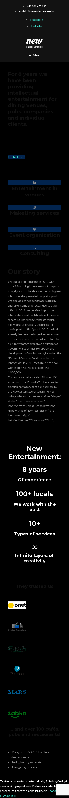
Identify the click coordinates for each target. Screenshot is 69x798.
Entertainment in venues (35, 191)
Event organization (34, 235)
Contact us (15, 157)
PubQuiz (54, 133)
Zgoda (52, 790)
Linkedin (36, 26)
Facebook (36, 19)
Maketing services (34, 213)
